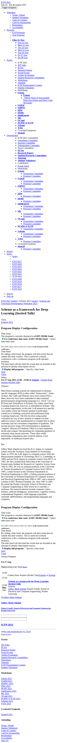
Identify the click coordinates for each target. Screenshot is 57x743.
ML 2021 (5, 693)
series (14, 301)
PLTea (20, 67)
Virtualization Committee (29, 145)
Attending (11, 12)
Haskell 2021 (7, 714)
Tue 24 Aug (23, 47)
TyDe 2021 (6, 703)
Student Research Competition (31, 78)
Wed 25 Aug (23, 50)
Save (3, 372)
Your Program (18, 35)
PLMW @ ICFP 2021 (10, 698)
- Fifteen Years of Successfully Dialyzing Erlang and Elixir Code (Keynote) (38, 100)
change (24, 567)
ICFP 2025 (17, 266)
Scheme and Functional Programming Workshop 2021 (25, 302)
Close (3, 374)
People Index (23, 166)
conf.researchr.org (14, 631)
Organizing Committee (28, 140)
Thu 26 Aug (23, 52)
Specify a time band (35, 369)
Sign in (10, 294)
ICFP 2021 (6, 301)
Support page (6, 634)
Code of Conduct (19, 20)
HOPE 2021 (6, 688)
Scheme (35, 380)
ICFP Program (18, 32)
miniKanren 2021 (8, 691)
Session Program (8, 556)
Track (3, 320)
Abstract (4, 386)
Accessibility (17, 27)
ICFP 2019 (17, 281)
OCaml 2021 (6, 696)
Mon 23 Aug (23, 45)
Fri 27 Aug (22, 55)
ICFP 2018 (17, 284)
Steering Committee (26, 143)
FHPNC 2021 (7, 683)
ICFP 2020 (17, 279)
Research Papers (25, 70)
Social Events (24, 73)
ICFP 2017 (17, 286)
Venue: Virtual (18, 15)
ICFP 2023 (17, 271)
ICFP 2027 (17, 261)
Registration (17, 25)
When (3, 377)
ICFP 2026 (17, 264)
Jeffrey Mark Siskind (17, 589)
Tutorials (21, 83)
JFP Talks (22, 65)
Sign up (10, 296)
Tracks (9, 60)
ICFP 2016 (17, 289)
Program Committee (32, 176)
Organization (12, 135)
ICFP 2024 (17, 269)
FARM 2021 (6, 681)
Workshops (23, 80)
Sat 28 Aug (23, 57)
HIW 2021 (6, 686)
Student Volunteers (20, 17)
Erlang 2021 (6, 678)
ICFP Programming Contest (30, 85)
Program (10, 30)
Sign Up (4, 740)
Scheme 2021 (7, 322)
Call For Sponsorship (21, 22)
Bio (2, 444)
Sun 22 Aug (23, 42)
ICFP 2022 (17, 274)
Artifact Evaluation (26, 75)
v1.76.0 (26, 631)
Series (14, 256)
